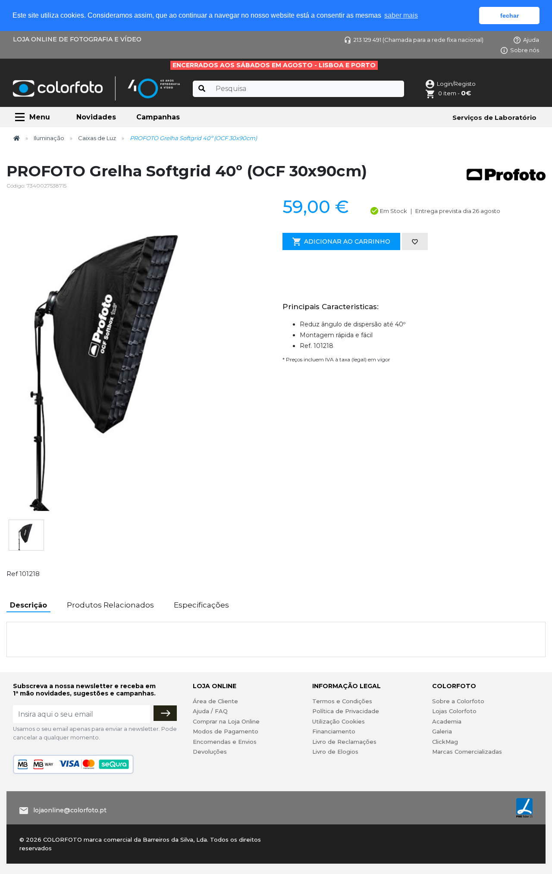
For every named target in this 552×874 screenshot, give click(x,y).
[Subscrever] (165, 713)
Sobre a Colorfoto (458, 701)
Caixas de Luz (97, 138)
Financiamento (333, 731)
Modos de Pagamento (225, 731)
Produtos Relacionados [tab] (110, 605)
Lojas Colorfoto (454, 711)
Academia (446, 721)
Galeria (442, 731)
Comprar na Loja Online (226, 721)
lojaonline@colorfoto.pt (70, 810)
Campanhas (158, 117)
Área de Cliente (215, 701)
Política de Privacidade (345, 711)
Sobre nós (524, 50)
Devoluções (210, 751)
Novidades (96, 117)
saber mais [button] (401, 15)
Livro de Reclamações (344, 741)
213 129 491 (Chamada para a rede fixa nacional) (418, 39)
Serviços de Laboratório (494, 117)
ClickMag (445, 741)
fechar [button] (509, 15)
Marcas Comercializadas (467, 751)
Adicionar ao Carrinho (347, 241)
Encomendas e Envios (225, 741)
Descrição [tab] (28, 605)
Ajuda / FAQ (210, 711)
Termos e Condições (342, 701)
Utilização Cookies (338, 721)
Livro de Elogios (335, 751)
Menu (39, 117)
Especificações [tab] (201, 605)
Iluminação (49, 138)
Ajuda (531, 39)
